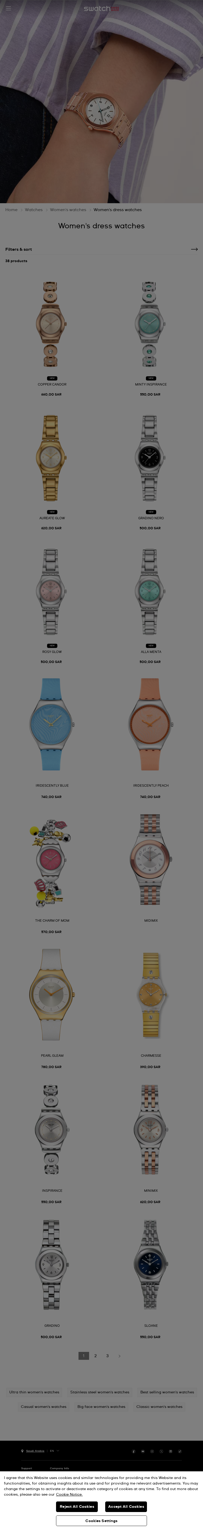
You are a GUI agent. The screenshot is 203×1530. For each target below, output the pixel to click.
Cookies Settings (101, 1521)
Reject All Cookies (77, 1507)
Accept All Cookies (126, 1507)
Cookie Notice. (69, 1494)
